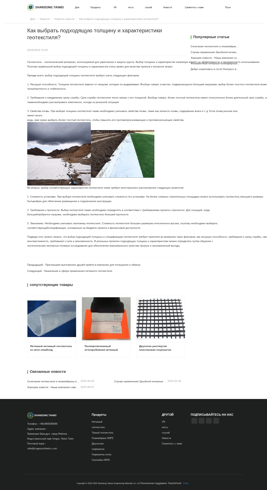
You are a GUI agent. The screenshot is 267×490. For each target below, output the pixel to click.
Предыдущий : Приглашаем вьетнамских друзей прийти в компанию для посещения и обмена (83, 264)
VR (115, 7)
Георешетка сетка (101, 454)
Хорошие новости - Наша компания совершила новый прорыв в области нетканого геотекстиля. (53, 387)
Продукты (99, 414)
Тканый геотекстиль (103, 432)
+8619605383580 (48, 423)
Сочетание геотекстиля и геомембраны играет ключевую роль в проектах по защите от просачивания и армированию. (53, 381)
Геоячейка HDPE (101, 460)
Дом (77, 7)
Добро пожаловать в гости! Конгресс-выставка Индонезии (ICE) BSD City (215, 69)
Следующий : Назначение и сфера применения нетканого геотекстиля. (70, 270)
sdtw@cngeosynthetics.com (42, 448)
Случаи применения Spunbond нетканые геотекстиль (140, 381)
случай (148, 7)
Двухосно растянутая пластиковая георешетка (155, 348)
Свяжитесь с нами (194, 7)
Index (186, 483)
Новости (45, 18)
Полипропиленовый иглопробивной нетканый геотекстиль (102, 348)
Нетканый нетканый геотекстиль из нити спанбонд (51, 348)
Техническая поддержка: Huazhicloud (160, 483)
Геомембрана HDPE (103, 438)
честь (131, 7)
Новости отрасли (64, 18)
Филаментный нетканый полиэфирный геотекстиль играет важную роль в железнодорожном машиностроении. (215, 63)
